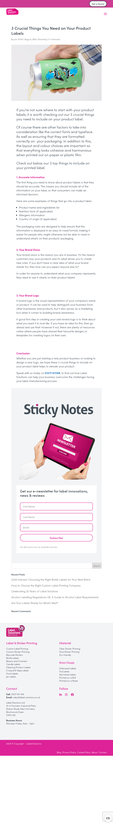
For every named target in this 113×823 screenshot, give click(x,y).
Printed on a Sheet (68, 680)
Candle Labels (13, 664)
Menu (105, 14)
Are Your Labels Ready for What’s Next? (34, 603)
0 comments (54, 39)
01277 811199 (52, 373)
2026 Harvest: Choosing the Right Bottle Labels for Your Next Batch (50, 579)
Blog (59, 752)
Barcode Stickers (14, 654)
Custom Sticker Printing (17, 651)
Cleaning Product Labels (18, 667)
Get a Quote (98, 3)
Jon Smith (18, 39)
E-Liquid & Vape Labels (17, 670)
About (95, 752)
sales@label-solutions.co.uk (26, 697)
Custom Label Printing (17, 648)
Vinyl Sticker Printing (69, 651)
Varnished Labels (67, 674)
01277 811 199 (17, 694)
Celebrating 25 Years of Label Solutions (34, 591)
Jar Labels (11, 676)
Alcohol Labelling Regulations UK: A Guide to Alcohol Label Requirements (55, 597)
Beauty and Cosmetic (16, 661)
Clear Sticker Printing (69, 648)
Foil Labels (64, 671)
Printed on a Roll (67, 677)
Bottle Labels (12, 657)
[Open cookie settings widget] (108, 818)
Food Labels (12, 673)
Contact (103, 752)
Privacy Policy (69, 752)
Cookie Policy (83, 752)
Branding (42, 39)
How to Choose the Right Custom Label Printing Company (46, 585)
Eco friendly (65, 654)
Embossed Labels (67, 668)
